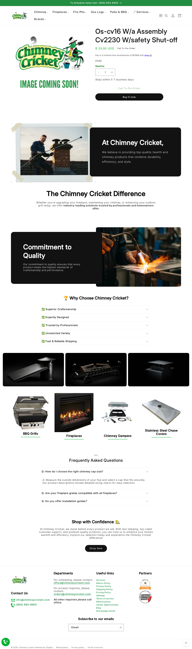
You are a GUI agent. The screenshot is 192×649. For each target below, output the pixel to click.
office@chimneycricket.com (72, 582)
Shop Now (96, 548)
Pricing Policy (103, 592)
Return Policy (103, 583)
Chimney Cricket (26, 647)
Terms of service (105, 598)
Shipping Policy (104, 589)
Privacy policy (78, 647)
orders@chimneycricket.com (72, 594)
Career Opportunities (107, 605)
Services (100, 580)
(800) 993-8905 (26, 604)
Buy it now (129, 97)
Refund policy (103, 601)
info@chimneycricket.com (33, 599)
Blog (98, 608)
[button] (166, 15)
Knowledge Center (106, 611)
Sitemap (100, 595)
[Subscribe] (120, 627)
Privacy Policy (103, 586)
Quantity (99, 66)
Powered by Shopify (44, 647)
